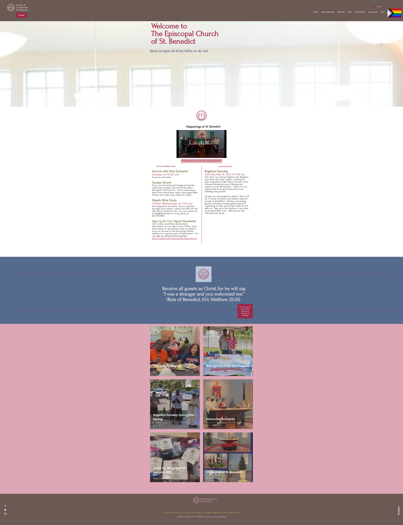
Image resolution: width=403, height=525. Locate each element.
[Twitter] (5, 510)
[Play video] (201, 144)
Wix (224, 517)
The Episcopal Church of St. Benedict (208, 500)
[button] (399, 511)
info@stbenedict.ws (164, 213)
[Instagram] (5, 513)
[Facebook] (5, 506)
